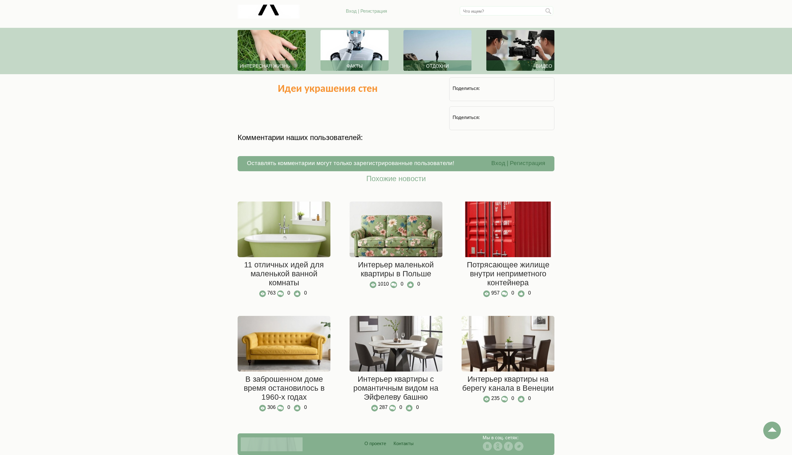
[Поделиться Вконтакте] (490, 88)
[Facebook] (508, 446)
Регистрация (373, 11)
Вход (351, 11)
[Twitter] (518, 446)
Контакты (404, 443)
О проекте (375, 443)
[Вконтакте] (487, 446)
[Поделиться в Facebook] (524, 88)
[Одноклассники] (497, 446)
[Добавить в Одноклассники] (507, 88)
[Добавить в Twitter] (541, 88)
